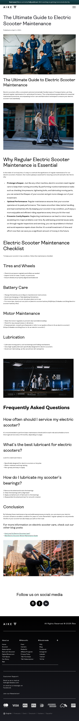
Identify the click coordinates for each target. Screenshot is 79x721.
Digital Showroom (8, 654)
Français (17, 713)
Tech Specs (6, 657)
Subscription (6, 649)
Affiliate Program (27, 652)
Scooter (5, 647)
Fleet (23, 644)
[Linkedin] (46, 603)
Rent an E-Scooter (8, 652)
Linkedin (42, 654)
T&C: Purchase (26, 657)
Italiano (41, 713)
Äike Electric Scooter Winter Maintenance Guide (21, 536)
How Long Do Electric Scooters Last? (17, 533)
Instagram (43, 652)
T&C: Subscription (27, 659)
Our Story (5, 659)
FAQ (41, 644)
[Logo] (8, 7)
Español (49, 713)
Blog (41, 647)
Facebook (43, 649)
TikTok (42, 659)
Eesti (25, 713)
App (3, 662)
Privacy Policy (25, 654)
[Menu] (74, 7)
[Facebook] (39, 603)
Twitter (42, 657)
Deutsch (32, 713)
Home (4, 644)
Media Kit (24, 649)
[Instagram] (33, 603)
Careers (23, 647)
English (9, 713)
